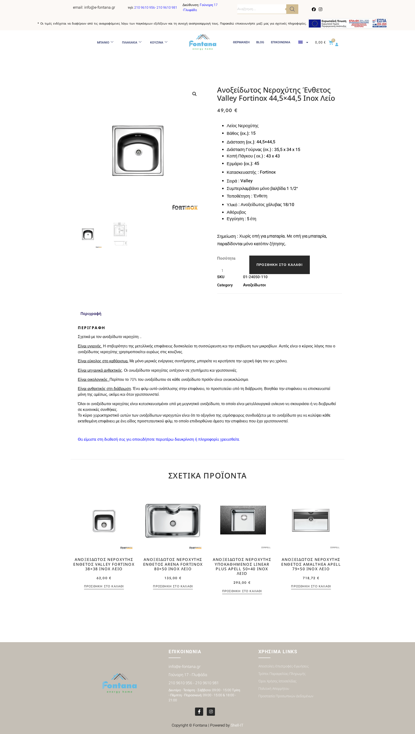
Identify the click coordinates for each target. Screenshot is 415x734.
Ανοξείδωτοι (254, 285)
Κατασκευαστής (242, 172)
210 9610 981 (167, 7)
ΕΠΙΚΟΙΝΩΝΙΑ (280, 42)
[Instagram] (320, 9)
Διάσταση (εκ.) (240, 142)
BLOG (260, 42)
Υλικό (232, 205)
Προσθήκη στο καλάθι (279, 264)
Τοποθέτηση (239, 196)
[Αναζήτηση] (292, 9)
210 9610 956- (145, 7)
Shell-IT (237, 725)
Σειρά (232, 181)
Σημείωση (227, 236)
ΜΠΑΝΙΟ (103, 42)
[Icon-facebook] (199, 712)
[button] (194, 94)
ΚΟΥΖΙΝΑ (156, 42)
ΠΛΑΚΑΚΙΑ (129, 42)
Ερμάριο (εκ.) (239, 164)
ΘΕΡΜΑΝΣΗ (241, 42)
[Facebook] (314, 9)
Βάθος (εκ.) (238, 133)
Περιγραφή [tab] (90, 313)
